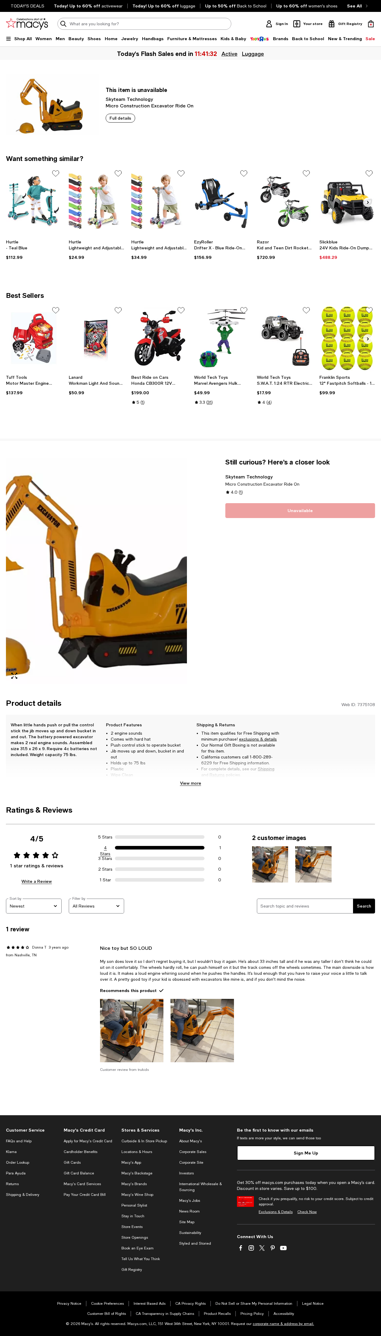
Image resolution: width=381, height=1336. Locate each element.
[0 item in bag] (371, 24)
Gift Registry (131, 1270)
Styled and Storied (195, 1243)
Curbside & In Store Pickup (144, 1141)
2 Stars (105, 869)
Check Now (307, 1212)
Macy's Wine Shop (137, 1195)
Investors (186, 1173)
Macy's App (131, 1162)
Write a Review (36, 881)
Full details (120, 118)
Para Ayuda (16, 1173)
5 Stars (105, 837)
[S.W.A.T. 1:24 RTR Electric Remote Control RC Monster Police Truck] (285, 338)
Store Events (132, 1227)
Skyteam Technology (129, 99)
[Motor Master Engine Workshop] (34, 338)
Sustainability (190, 1233)
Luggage (252, 53)
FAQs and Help (19, 1141)
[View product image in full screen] (14, 675)
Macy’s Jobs (189, 1201)
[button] (96, 571)
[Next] (368, 202)
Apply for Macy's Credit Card (88, 1141)
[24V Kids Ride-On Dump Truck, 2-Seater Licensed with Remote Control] (347, 201)
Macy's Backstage (136, 1173)
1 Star (105, 879)
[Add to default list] (55, 173)
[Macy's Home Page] (27, 24)
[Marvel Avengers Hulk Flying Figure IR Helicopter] (222, 338)
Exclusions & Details (276, 1212)
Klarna (11, 1152)
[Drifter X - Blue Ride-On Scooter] (222, 201)
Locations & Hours (136, 1152)
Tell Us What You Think (140, 1259)
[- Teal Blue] (34, 201)
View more (190, 783)
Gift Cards (72, 1162)
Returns (217, 774)
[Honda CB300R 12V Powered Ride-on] (159, 338)
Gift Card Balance (79, 1173)
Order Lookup (17, 1162)
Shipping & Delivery (22, 1195)
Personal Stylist (134, 1205)
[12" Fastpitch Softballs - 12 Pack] (347, 338)
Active (229, 53)
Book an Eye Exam (137, 1248)
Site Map (186, 1222)
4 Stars (105, 848)
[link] (34, 249)
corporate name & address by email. (283, 1324)
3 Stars (105, 858)
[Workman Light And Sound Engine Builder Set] (96, 338)
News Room (189, 1211)
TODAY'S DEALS (27, 6)
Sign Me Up (306, 1152)
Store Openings (134, 1237)
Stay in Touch (132, 1216)
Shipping (266, 768)
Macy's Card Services (82, 1184)
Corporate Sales (192, 1152)
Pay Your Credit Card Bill (85, 1195)
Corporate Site (191, 1162)
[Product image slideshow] (96, 571)
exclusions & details (258, 739)
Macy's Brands (134, 1184)
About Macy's (190, 1141)
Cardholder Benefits (80, 1152)
